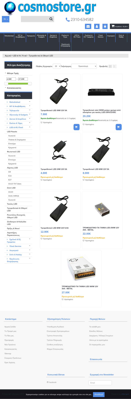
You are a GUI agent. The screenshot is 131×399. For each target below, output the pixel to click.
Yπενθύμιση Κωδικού (55, 327)
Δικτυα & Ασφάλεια (53, 36)
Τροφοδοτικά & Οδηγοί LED (41, 55)
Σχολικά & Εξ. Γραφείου (89, 36)
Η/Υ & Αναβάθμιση (20, 36)
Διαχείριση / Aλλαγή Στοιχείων (101, 336)
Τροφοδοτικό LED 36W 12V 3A (54, 110)
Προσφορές (9, 340)
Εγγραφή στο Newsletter (102, 375)
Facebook (52, 382)
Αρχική (8, 55)
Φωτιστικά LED (13, 152)
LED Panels (12, 132)
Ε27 (10, 180)
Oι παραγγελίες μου (97, 345)
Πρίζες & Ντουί (13, 228)
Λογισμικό (111, 36)
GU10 (10, 192)
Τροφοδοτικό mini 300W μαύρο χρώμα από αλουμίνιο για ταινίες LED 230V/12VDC (102, 111)
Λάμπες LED (12, 168)
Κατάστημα (10, 319)
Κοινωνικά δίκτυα (55, 375)
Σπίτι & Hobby (121, 36)
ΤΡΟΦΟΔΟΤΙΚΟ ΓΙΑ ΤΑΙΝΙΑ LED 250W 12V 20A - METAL (101, 229)
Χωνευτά (11, 136)
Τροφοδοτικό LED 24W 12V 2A (54, 169)
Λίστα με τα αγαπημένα (98, 340)
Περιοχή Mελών (97, 319)
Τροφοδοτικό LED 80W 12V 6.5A (55, 228)
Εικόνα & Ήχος (65, 36)
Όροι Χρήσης (9, 362)
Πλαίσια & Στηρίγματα (17, 140)
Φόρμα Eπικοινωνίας (55, 349)
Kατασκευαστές (10, 349)
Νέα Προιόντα (9, 345)
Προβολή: (103, 66)
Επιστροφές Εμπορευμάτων (58, 331)
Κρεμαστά (12, 148)
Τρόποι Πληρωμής (54, 340)
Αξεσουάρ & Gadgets (41, 36)
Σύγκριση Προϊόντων (12, 358)
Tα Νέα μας (9, 336)
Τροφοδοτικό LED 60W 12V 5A (96, 169)
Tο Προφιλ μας (10, 331)
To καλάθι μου (95, 327)
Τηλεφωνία (31, 36)
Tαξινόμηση (66, 66)
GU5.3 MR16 (13, 196)
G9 (9, 172)
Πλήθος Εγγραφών (44, 66)
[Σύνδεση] (105, 26)
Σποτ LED (11, 188)
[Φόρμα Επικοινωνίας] (88, 26)
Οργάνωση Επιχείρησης (65, 45)
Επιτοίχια (12, 144)
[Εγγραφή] (97, 26)
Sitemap (7, 353)
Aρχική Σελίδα (10, 327)
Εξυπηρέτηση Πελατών (58, 319)
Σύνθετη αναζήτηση (55, 345)
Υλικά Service (100, 36)
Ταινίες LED (12, 204)
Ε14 (10, 176)
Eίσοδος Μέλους (96, 331)
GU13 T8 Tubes (14, 184)
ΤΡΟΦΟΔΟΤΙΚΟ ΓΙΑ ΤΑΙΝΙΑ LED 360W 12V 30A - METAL (80, 287)
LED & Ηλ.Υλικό (77, 36)
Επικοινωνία (96, 359)
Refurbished (9, 36)
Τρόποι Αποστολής (54, 336)
